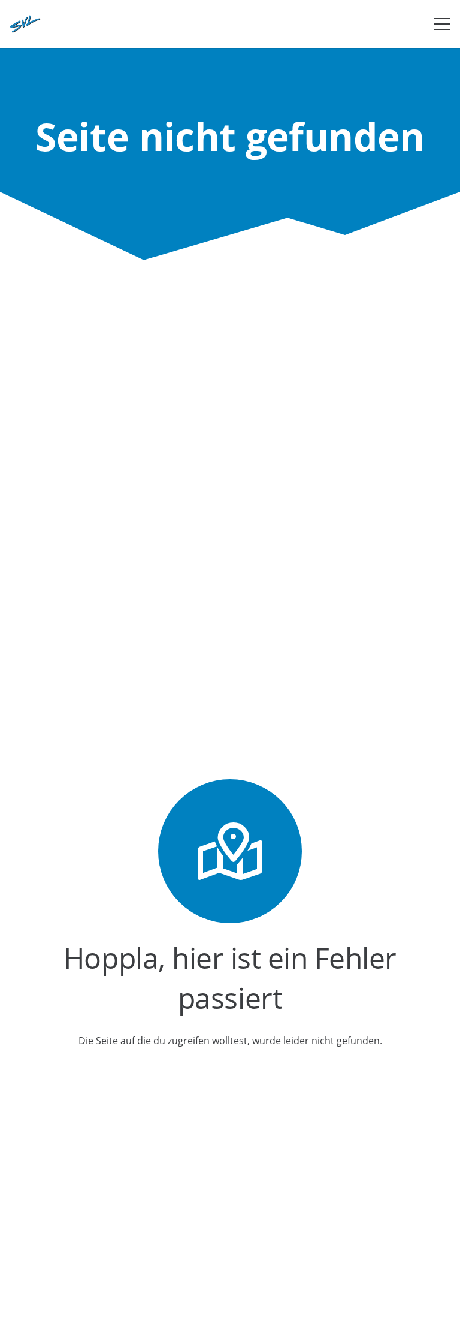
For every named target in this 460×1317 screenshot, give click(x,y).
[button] (442, 24)
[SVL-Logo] (25, 24)
